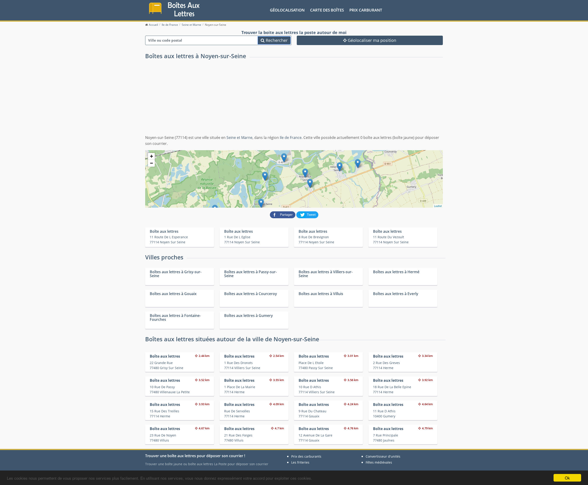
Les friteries (300, 462)
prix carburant (365, 10)
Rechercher (276, 40)
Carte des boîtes (327, 10)
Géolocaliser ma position (371, 40)
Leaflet (438, 206)
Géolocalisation (287, 10)
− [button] (151, 163)
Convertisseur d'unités (383, 456)
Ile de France (291, 137)
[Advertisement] (294, 100)
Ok (567, 478)
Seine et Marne (239, 137)
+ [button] (151, 156)
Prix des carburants (306, 456)
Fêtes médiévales (379, 462)
